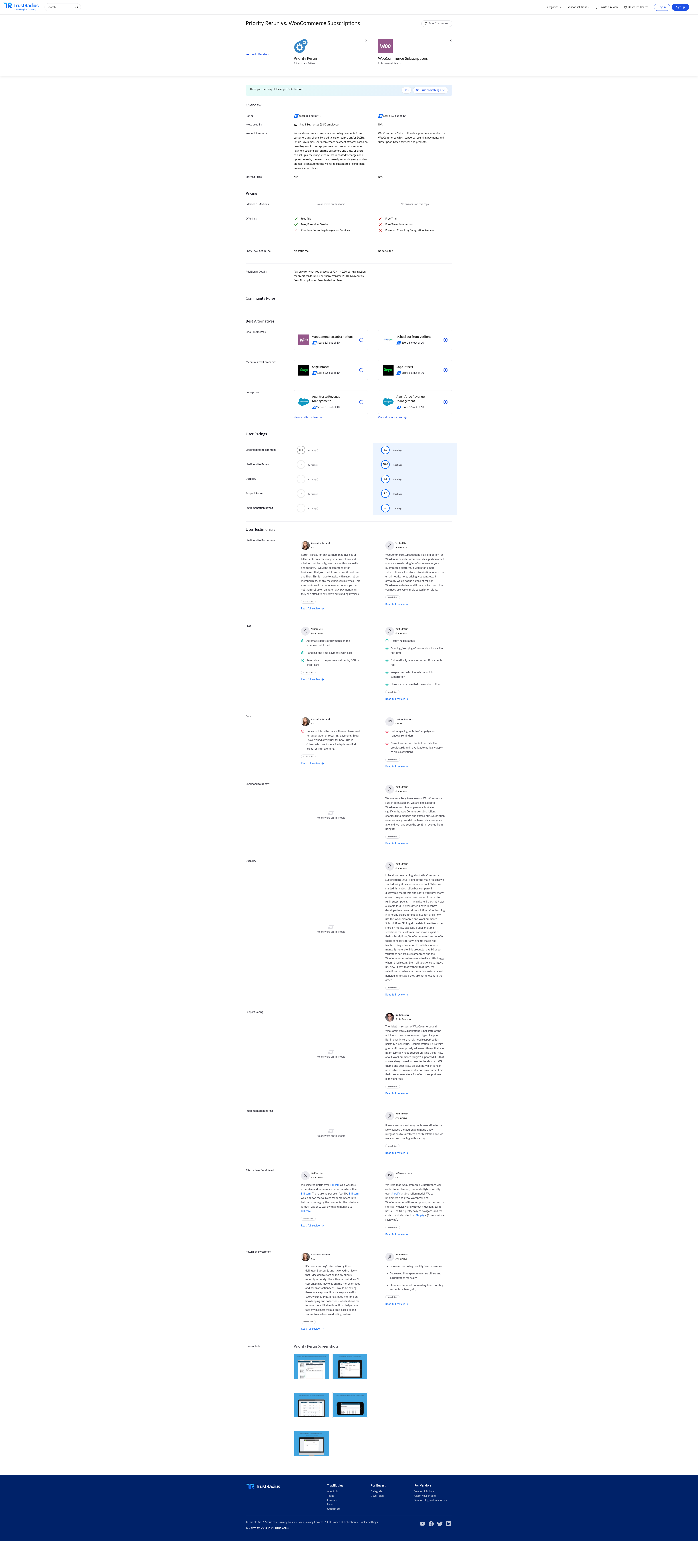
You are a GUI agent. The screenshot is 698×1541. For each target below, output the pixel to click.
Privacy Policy (287, 1522)
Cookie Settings (369, 1522)
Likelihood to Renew (257, 464)
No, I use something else (430, 90)
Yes (406, 90)
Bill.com (335, 1185)
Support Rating (254, 493)
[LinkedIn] (449, 1524)
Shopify (395, 1193)
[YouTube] (422, 1524)
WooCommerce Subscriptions (403, 59)
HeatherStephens (404, 719)
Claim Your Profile (425, 1496)
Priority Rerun (305, 59)
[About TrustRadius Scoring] (296, 116)
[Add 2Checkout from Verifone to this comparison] (445, 340)
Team (330, 1496)
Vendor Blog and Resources (430, 1500)
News (330, 1504)
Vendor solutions (577, 7)
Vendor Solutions (424, 1491)
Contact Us (333, 1509)
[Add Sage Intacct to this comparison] (361, 370)
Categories (551, 7)
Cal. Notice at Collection (341, 1522)
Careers (331, 1500)
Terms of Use (253, 1522)
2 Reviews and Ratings (304, 63)
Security (270, 1522)
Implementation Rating (259, 508)
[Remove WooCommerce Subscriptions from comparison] (450, 40)
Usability (251, 479)
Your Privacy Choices (311, 1522)
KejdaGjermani (403, 1015)
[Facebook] (431, 1524)
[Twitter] (440, 1524)
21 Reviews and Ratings (389, 63)
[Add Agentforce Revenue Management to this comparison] (361, 402)
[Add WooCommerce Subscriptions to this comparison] (361, 340)
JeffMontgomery (404, 1173)
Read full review (310, 608)
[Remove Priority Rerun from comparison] (366, 40)
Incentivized (308, 602)
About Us (332, 1491)
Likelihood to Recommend (261, 450)
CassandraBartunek (320, 543)
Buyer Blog (377, 1496)
